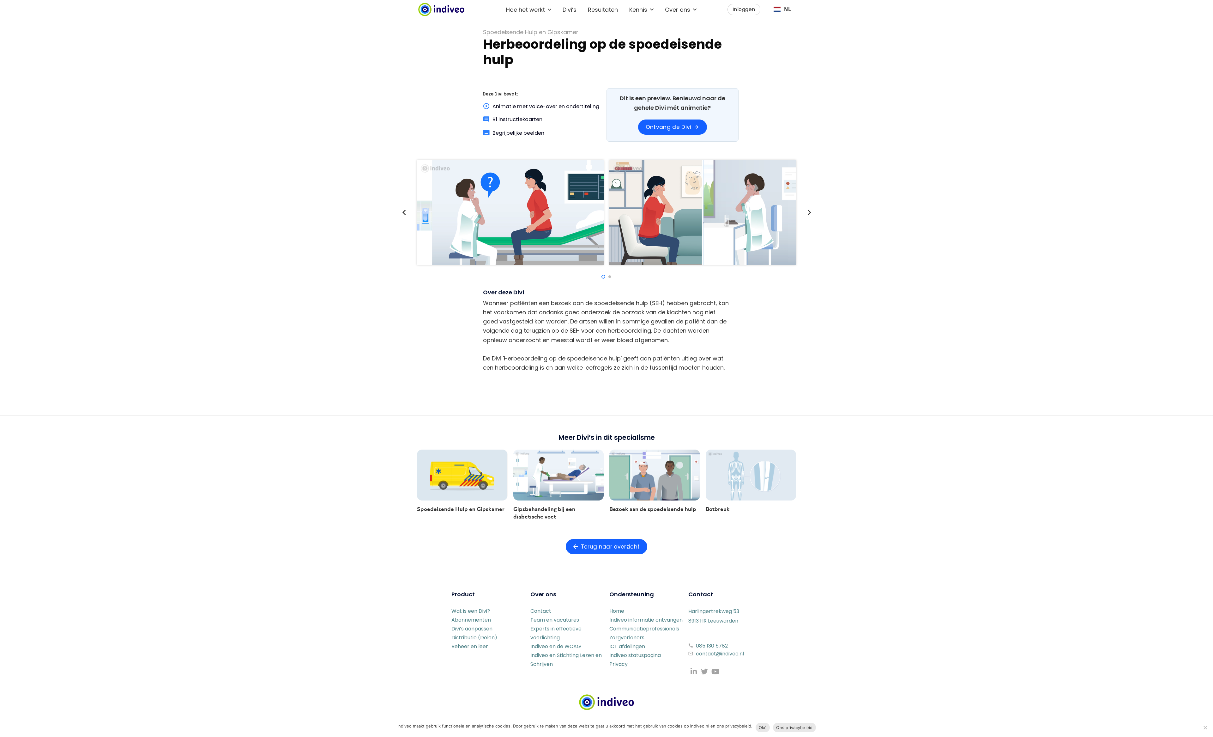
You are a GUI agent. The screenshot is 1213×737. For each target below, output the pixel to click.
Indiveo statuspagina (635, 655)
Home (616, 611)
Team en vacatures (554, 619)
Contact (540, 611)
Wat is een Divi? (470, 611)
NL (787, 9)
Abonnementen (471, 619)
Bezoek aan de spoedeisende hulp (652, 509)
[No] (1205, 727)
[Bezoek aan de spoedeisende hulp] (654, 475)
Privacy (618, 664)
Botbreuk (718, 509)
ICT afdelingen (627, 646)
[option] (782, 9)
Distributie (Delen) (474, 637)
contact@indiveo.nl (720, 653)
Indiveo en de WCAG (555, 646)
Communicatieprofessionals (644, 628)
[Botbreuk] (751, 475)
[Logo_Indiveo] (606, 702)
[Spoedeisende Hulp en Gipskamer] (462, 475)
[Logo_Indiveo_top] (441, 9)
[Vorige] (404, 213)
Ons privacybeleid (794, 727)
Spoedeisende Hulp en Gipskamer (460, 509)
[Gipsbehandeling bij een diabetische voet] (558, 475)
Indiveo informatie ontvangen (646, 619)
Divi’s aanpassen (471, 628)
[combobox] (782, 9)
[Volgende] (809, 213)
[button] (549, 9)
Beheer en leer (469, 646)
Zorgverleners (626, 637)
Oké (763, 727)
